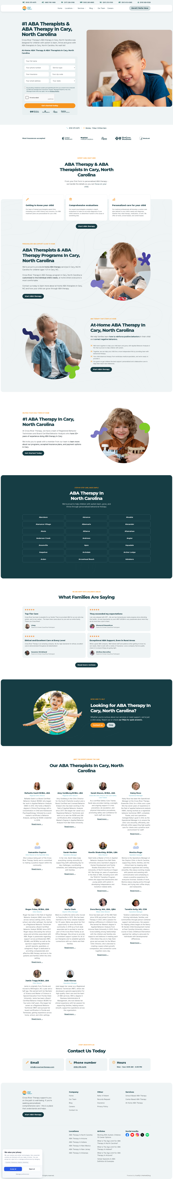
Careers (110, 8)
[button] (69, 8)
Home (60, 8)
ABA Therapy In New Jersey (79, 1149)
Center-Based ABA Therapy (136, 1099)
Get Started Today (33, 453)
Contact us (98, 725)
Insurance (101, 1103)
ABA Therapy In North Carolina (80, 1135)
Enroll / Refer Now (140, 8)
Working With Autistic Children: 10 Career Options (109, 1136)
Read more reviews (87, 665)
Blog (70, 1103)
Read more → (37, 824)
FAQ (111, 725)
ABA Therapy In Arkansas (78, 1153)
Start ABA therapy (86, 226)
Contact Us (73, 1110)
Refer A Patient (103, 1096)
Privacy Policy (54, 91)
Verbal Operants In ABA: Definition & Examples (106, 1160)
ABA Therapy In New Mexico (80, 1146)
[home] (27, 8)
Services (81, 8)
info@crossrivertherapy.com (42, 1067)
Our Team (101, 8)
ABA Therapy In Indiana (78, 1142)
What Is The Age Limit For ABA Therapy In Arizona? (109, 1154)
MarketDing (146, 1175)
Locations (68, 8)
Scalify (137, 1175)
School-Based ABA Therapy (136, 1096)
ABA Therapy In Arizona (78, 1138)
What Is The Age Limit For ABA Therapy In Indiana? (109, 1148)
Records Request (103, 1099)
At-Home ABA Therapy (134, 1103)
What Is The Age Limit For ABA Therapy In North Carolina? (109, 1142)
